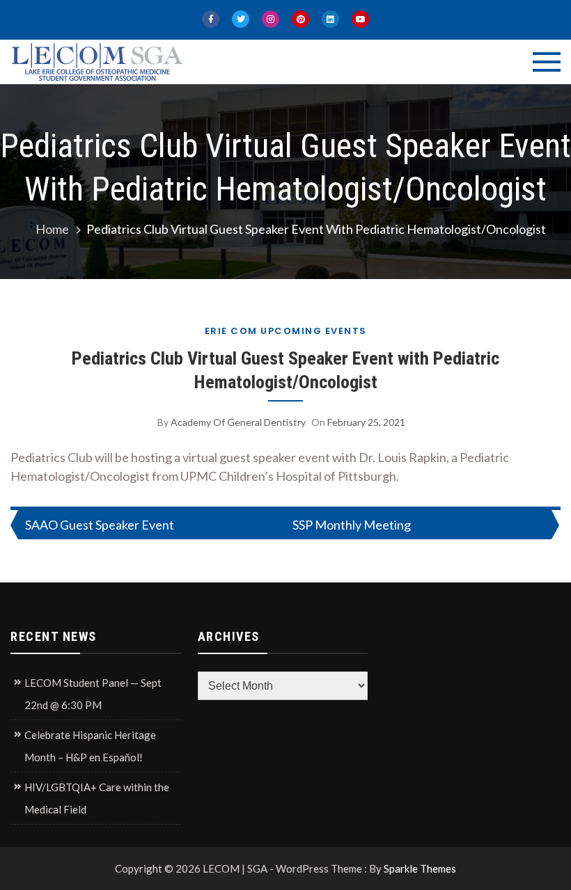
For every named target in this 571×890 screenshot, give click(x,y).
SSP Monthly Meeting (351, 524)
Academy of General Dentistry (238, 422)
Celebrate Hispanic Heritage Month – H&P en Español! (90, 746)
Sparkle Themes (420, 868)
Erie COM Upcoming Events (286, 330)
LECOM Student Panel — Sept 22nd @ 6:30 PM (93, 693)
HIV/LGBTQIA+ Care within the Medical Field (96, 798)
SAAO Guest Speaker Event (99, 524)
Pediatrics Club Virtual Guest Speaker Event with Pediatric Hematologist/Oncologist (285, 370)
